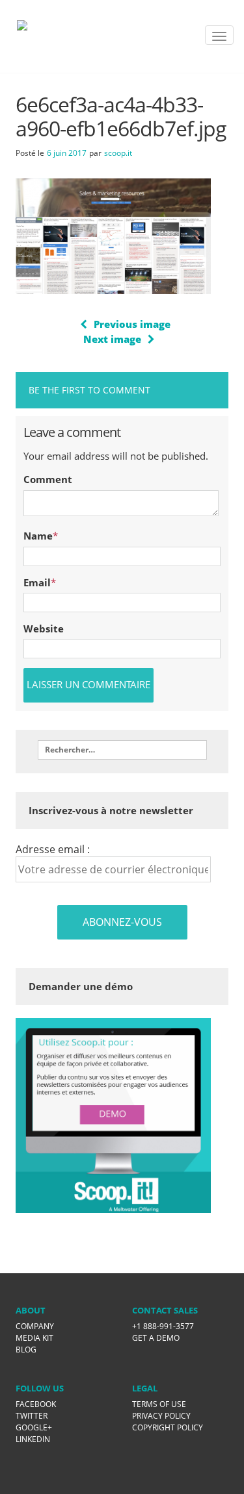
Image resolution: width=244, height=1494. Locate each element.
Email (37, 582)
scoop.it (118, 152)
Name (38, 535)
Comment (47, 479)
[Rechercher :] (122, 750)
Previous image (132, 323)
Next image (112, 338)
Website (43, 628)
